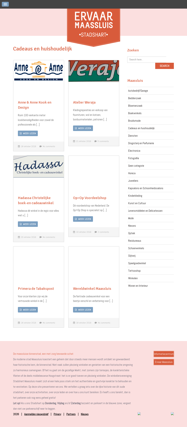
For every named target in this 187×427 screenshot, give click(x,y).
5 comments (103, 141)
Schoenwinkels (136, 248)
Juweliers (133, 180)
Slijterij (132, 255)
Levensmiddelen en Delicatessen (145, 210)
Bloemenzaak (135, 105)
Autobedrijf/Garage (138, 90)
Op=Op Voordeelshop (89, 198)
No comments (48, 146)
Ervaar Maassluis (164, 362)
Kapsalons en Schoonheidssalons (145, 188)
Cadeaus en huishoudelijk (141, 128)
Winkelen (133, 278)
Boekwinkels (135, 113)
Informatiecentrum (164, 354)
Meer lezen (29, 133)
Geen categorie (136, 165)
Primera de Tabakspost (36, 288)
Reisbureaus (134, 240)
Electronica (134, 150)
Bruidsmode (134, 120)
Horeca (132, 173)
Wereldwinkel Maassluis (92, 288)
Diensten (133, 135)
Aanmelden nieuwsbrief (36, 414)
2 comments (103, 232)
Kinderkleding (135, 195)
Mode (131, 218)
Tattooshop (134, 270)
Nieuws (132, 225)
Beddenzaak (134, 98)
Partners (71, 414)
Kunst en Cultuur (137, 203)
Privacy (57, 414)
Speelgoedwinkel (137, 263)
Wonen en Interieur (138, 285)
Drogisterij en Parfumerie (141, 143)
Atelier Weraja (84, 102)
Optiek (131, 233)
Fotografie (133, 158)
